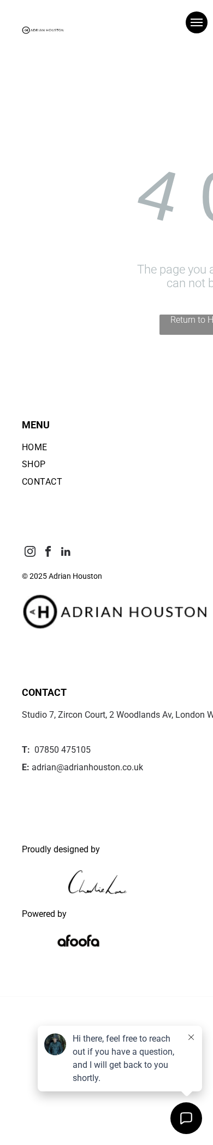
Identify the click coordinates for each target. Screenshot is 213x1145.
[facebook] (48, 553)
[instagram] (30, 553)
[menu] (197, 22)
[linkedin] (66, 553)
